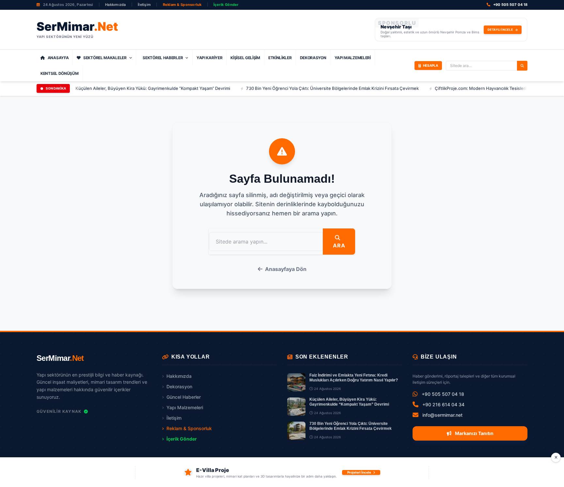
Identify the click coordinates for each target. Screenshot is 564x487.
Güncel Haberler (183, 397)
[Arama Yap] (522, 66)
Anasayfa (58, 57)
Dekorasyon (313, 57)
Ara (339, 245)
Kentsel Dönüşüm (59, 73)
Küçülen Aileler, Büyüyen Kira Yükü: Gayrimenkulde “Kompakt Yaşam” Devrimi (137, 88)
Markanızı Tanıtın (474, 433)
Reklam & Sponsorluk (182, 4)
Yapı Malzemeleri (353, 57)
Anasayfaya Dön (285, 269)
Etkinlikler (280, 57)
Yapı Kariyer (209, 57)
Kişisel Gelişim (245, 57)
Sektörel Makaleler (105, 57)
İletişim (144, 4)
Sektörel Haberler (163, 57)
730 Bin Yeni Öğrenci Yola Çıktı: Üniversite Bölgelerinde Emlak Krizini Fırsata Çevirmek (317, 88)
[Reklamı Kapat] (556, 457)
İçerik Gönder (226, 4)
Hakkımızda (115, 4)
